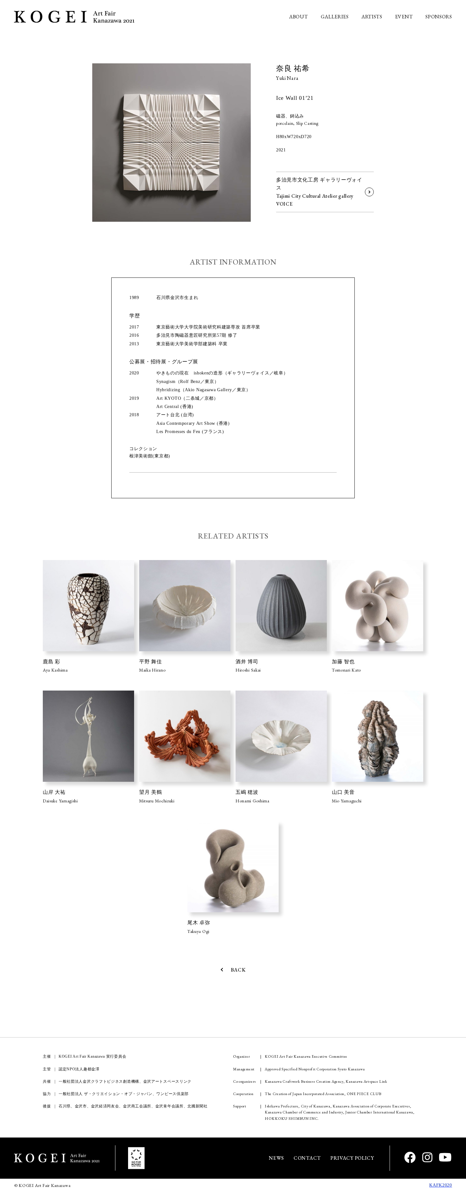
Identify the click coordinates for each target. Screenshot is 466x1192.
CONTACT (307, 1158)
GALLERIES (335, 16)
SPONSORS (438, 16)
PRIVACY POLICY (352, 1158)
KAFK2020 (440, 1185)
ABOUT (298, 16)
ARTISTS (371, 16)
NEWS (276, 1158)
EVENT (404, 16)
